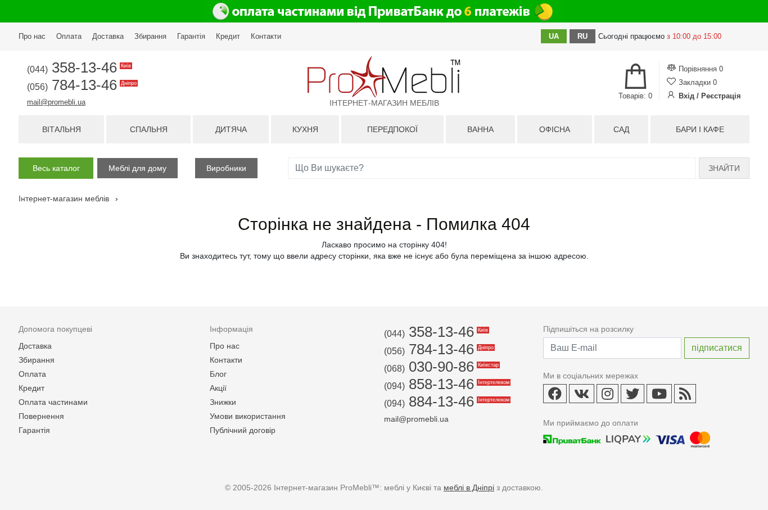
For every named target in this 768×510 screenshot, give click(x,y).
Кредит (228, 36)
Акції (218, 387)
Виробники (226, 168)
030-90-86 (440, 366)
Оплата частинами (53, 402)
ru (582, 36)
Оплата (69, 36)
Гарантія (191, 36)
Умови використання (248, 416)
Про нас (32, 36)
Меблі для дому (137, 168)
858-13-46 (446, 384)
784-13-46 (81, 84)
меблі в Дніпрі (469, 487)
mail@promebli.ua (56, 102)
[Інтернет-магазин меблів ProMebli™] (384, 76)
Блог (218, 373)
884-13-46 (446, 401)
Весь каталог (56, 168)
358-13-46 (78, 67)
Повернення (41, 416)
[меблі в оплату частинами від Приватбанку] (384, 11)
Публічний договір (242, 430)
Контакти (266, 36)
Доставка (108, 36)
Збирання (150, 36)
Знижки (223, 402)
